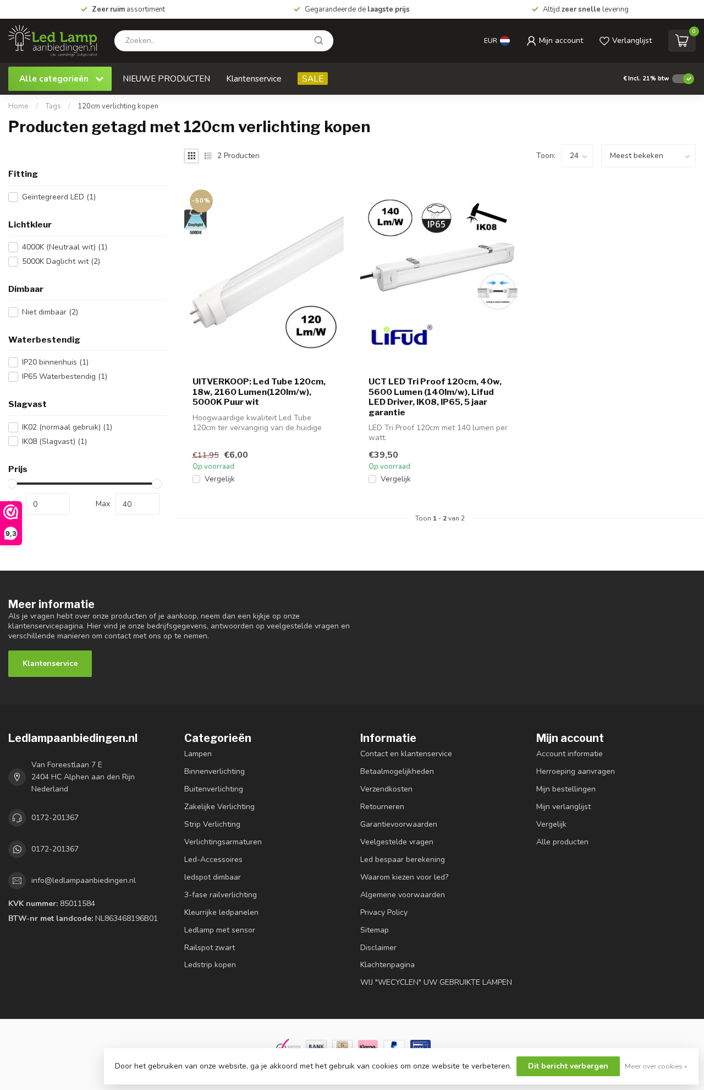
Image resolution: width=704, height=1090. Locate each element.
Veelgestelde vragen (396, 842)
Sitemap (374, 930)
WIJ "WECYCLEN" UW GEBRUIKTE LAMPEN (436, 982)
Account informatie (569, 754)
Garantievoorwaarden (398, 824)
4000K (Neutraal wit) (64, 247)
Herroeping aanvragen (575, 771)
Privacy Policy (384, 912)
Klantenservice (254, 78)
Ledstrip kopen (210, 964)
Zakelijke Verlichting (219, 806)
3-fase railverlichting (220, 895)
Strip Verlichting (212, 824)
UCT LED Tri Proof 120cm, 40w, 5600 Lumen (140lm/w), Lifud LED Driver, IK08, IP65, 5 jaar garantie (435, 397)
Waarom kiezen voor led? (404, 877)
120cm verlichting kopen (118, 106)
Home (18, 106)
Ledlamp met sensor (219, 930)
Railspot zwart (209, 947)
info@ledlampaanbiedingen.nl (83, 880)
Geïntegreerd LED (59, 197)
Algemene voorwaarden (402, 895)
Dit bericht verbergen (568, 1066)
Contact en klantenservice (406, 754)
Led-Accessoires (213, 859)
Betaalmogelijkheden (397, 771)
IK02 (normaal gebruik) (67, 427)
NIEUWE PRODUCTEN (166, 78)
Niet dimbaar (50, 312)
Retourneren (382, 806)
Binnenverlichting (214, 771)
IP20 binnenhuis (55, 362)
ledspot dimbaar (212, 877)
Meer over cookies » (656, 1066)
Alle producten (562, 842)
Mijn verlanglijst (563, 806)
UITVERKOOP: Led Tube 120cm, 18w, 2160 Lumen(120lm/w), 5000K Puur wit (259, 392)
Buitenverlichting (213, 789)
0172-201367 (55, 817)
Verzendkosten (386, 789)
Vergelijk (220, 479)
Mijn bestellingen (566, 789)
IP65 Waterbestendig (64, 376)
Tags (53, 106)
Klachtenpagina (387, 964)
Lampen (198, 754)
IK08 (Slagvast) (54, 441)
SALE (312, 78)
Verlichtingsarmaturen (223, 842)
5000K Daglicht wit (61, 261)
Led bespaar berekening (402, 859)
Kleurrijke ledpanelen (221, 912)
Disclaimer (378, 947)
